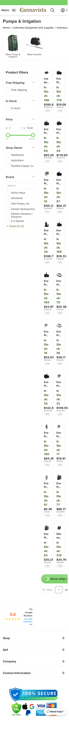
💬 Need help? (55, 711)
